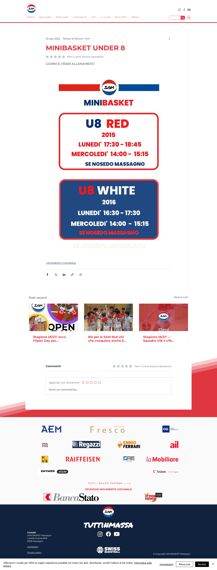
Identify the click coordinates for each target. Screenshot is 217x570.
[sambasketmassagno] (184, 10)
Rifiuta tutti (184, 564)
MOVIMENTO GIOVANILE (61, 263)
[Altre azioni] (169, 39)
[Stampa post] (80, 274)
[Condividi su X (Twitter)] (55, 274)
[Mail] (189, 18)
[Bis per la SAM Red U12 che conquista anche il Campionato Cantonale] (108, 317)
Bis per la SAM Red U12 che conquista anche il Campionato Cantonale (106, 339)
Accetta (202, 564)
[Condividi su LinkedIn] (64, 274)
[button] (45, 17)
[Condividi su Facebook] (47, 274)
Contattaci (32, 546)
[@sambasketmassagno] (179, 10)
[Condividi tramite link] (72, 274)
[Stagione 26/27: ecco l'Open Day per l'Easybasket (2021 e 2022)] (53, 317)
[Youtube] (116, 534)
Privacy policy (34, 552)
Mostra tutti (181, 297)
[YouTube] (189, 10)
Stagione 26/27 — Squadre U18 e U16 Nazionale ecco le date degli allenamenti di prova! (161, 339)
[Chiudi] (213, 564)
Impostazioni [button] (166, 564)
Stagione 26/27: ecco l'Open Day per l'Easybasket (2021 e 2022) (49, 339)
